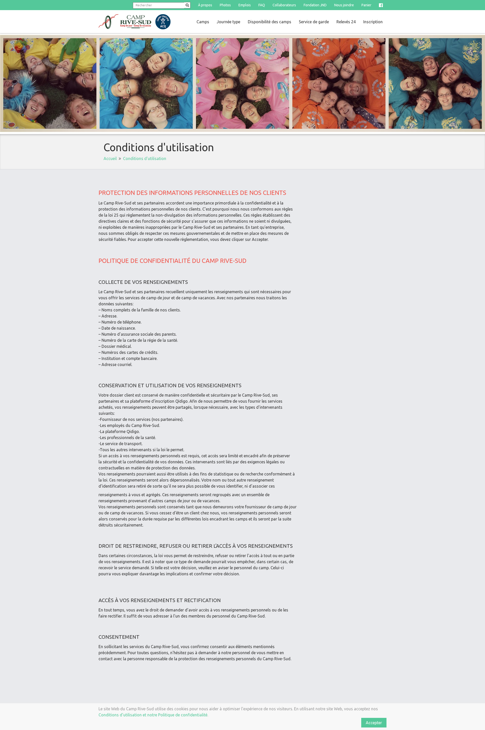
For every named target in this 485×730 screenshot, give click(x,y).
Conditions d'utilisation (144, 158)
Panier (366, 5)
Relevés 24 (346, 21)
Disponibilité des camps (269, 21)
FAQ (261, 5)
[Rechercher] (187, 5)
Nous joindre (344, 5)
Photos (225, 5)
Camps (203, 21)
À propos (205, 5)
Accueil (110, 158)
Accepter (374, 722)
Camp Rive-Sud (135, 21)
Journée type (228, 21)
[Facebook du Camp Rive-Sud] (380, 5)
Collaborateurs (284, 5)
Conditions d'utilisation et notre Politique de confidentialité (153, 715)
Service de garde (314, 21)
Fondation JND (315, 5)
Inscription (373, 21)
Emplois (244, 5)
